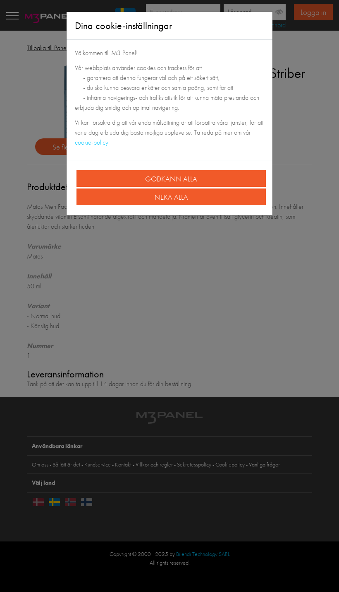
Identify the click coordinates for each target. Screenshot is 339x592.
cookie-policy (91, 142)
